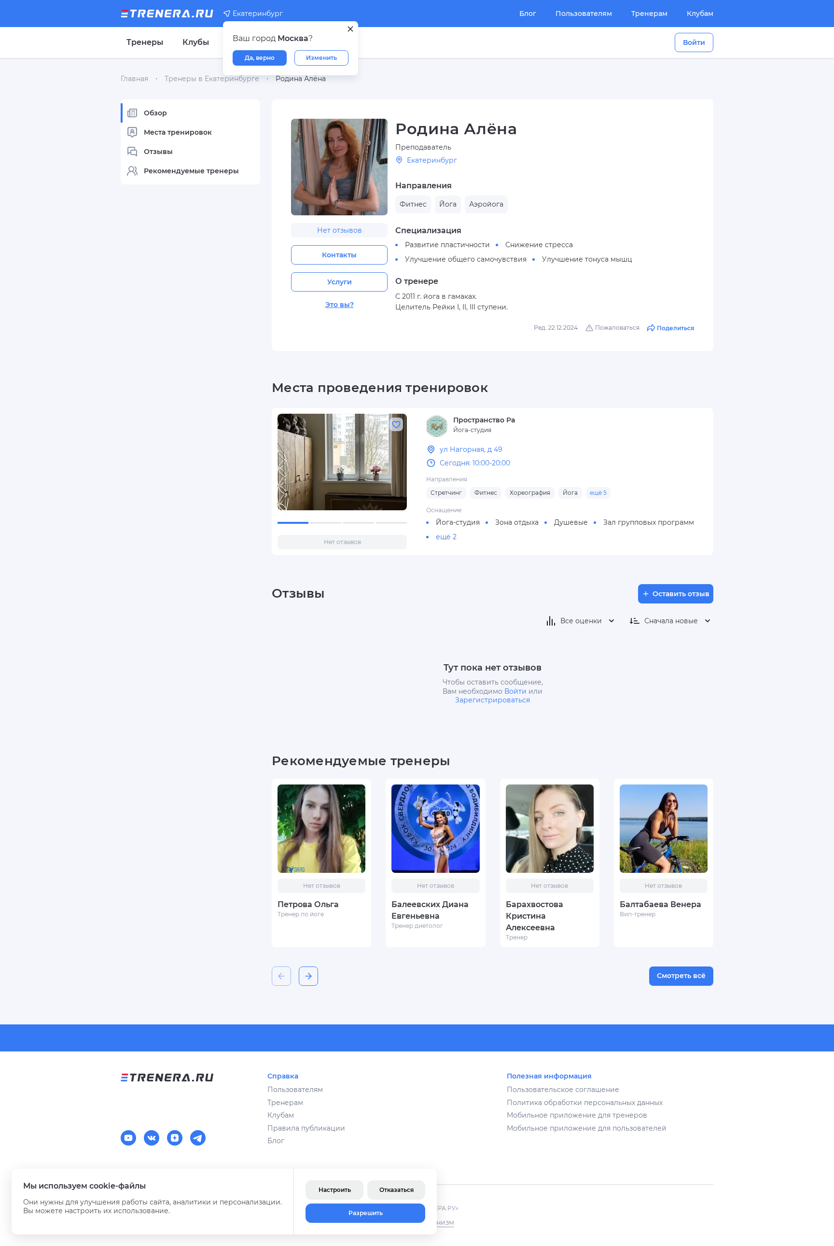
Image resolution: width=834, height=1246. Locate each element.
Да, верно (260, 57)
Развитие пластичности (447, 244)
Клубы (195, 42)
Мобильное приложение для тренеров (577, 1115)
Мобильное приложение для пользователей (587, 1128)
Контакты (339, 255)
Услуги (339, 282)
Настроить (335, 1189)
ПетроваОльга (308, 904)
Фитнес (485, 492)
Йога (570, 492)
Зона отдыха (517, 522)
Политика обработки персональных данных (585, 1102)
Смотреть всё (681, 975)
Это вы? (339, 304)
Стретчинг (446, 492)
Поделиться (675, 328)
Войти (694, 42)
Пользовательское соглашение (563, 1089)
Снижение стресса (539, 244)
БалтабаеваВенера (660, 904)
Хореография (530, 492)
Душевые (571, 522)
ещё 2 (446, 536)
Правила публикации (306, 1128)
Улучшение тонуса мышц (587, 259)
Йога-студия (458, 522)
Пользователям (584, 13)
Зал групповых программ (648, 522)
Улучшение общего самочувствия (466, 259)
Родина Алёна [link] (301, 78)
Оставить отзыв (681, 593)
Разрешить (365, 1213)
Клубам (700, 13)
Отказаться (396, 1189)
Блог (527, 13)
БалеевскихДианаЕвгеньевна (430, 910)
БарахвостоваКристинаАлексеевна (534, 916)
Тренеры (144, 42)
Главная (134, 78)
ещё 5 (598, 492)
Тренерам (649, 13)
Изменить (321, 57)
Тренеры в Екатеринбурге (212, 78)
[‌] (342, 462)
